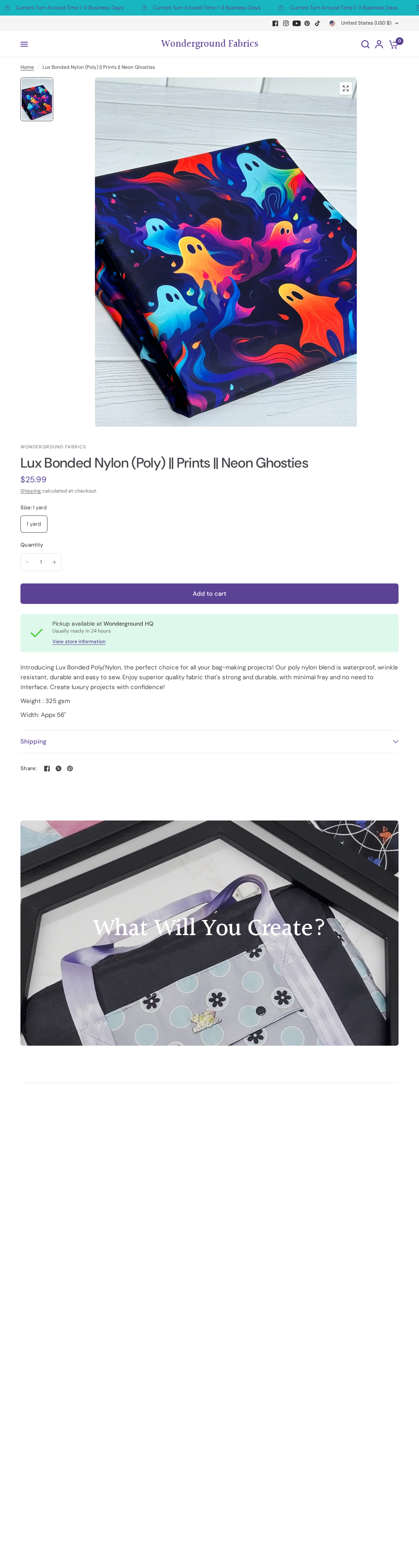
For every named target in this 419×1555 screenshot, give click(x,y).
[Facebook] (275, 23)
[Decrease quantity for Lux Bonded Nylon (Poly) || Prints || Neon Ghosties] (27, 562)
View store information (79, 641)
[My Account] (379, 44)
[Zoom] (346, 88)
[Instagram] (286, 23)
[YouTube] (296, 23)
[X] (58, 768)
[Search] (365, 44)
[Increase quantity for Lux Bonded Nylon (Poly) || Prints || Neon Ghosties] (54, 562)
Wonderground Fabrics (209, 44)
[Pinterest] (307, 23)
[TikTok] (318, 23)
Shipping (30, 491)
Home (27, 67)
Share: (28, 768)
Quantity (31, 544)
